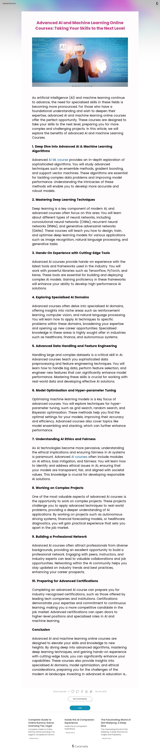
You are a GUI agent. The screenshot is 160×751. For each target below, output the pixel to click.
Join (80, 708)
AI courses (79, 457)
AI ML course (58, 160)
